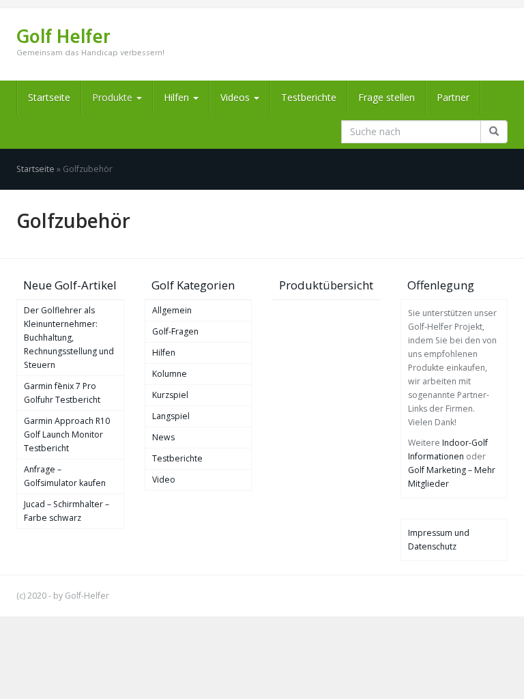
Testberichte (308, 97)
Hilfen (178, 97)
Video (163, 479)
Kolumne (169, 374)
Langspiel (171, 416)
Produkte (113, 97)
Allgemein (172, 310)
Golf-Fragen (175, 331)
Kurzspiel (170, 395)
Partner (453, 97)
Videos (236, 97)
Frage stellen (386, 97)
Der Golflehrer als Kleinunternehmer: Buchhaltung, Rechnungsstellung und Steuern (69, 337)
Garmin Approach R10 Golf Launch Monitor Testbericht (67, 434)
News (163, 437)
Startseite (49, 97)
